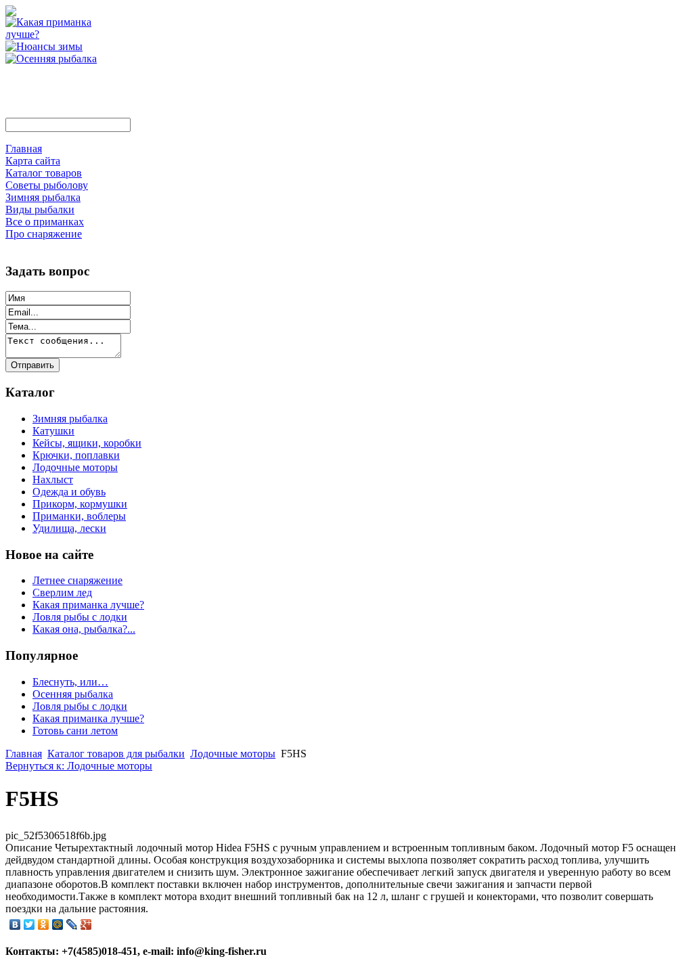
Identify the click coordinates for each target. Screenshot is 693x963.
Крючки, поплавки (76, 455)
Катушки (53, 430)
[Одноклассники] (44, 924)
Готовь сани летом (75, 730)
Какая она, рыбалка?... (83, 629)
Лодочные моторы (75, 467)
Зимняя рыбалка (70, 418)
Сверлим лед (62, 592)
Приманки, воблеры (79, 516)
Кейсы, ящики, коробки (86, 443)
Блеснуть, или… (70, 682)
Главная (23, 753)
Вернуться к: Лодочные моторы (78, 765)
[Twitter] (29, 924)
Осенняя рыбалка (72, 694)
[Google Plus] (86, 924)
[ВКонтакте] (15, 924)
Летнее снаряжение (77, 580)
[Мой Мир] (58, 924)
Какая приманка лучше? (88, 604)
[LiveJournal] (72, 924)
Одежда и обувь (69, 491)
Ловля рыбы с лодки (79, 617)
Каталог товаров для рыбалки (116, 753)
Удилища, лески (69, 528)
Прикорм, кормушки (79, 504)
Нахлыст (52, 479)
